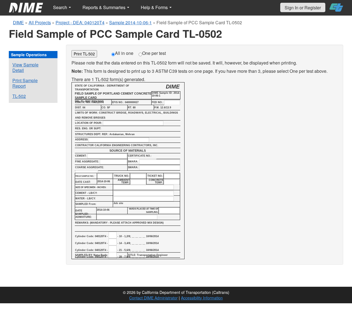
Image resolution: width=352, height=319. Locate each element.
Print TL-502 (84, 54)
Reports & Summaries (104, 7)
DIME (18, 22)
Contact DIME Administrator (153, 298)
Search (60, 7)
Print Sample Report (25, 83)
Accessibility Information (202, 298)
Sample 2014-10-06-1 (130, 22)
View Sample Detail (25, 67)
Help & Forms (155, 7)
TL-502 (19, 96)
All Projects (40, 22)
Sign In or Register (303, 7)
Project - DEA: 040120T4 (80, 22)
